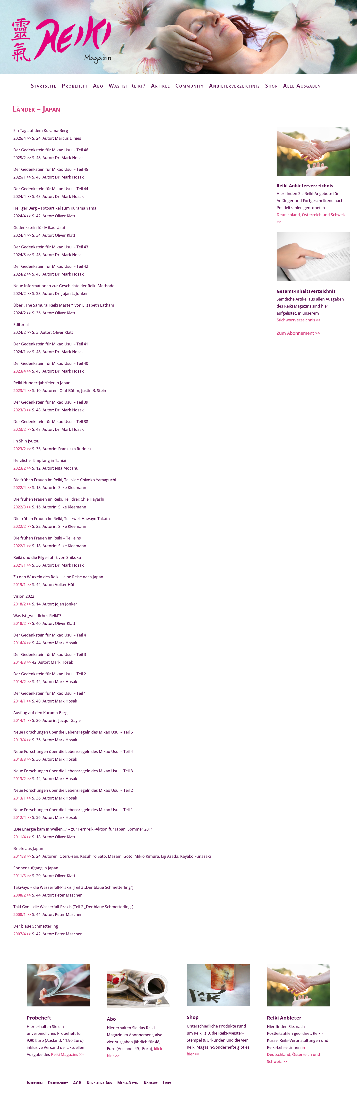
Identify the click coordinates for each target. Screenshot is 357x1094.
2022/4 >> (22, 487)
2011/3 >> (22, 856)
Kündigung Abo (99, 1083)
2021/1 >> (22, 565)
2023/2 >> (22, 429)
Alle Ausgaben (302, 85)
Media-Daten (127, 1083)
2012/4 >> (22, 817)
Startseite (43, 85)
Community (189, 85)
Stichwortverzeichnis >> (299, 320)
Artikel (160, 85)
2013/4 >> (22, 740)
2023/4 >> (22, 371)
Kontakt (150, 1083)
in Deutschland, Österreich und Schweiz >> (293, 1054)
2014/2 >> (22, 681)
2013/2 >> (22, 778)
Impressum (34, 1083)
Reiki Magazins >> (67, 1054)
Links (167, 1083)
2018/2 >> (22, 604)
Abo (98, 85)
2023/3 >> (22, 410)
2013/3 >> (22, 759)
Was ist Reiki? (127, 85)
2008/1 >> (22, 914)
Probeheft (75, 85)
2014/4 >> (22, 642)
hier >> (193, 1054)
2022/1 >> (22, 545)
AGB (77, 1083)
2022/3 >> (22, 507)
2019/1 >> (22, 584)
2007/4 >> (22, 934)
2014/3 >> (22, 662)
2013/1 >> (22, 798)
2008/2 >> (22, 895)
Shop (271, 85)
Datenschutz (58, 1083)
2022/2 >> (22, 526)
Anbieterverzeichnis (234, 85)
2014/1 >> (22, 701)
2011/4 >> (22, 837)
